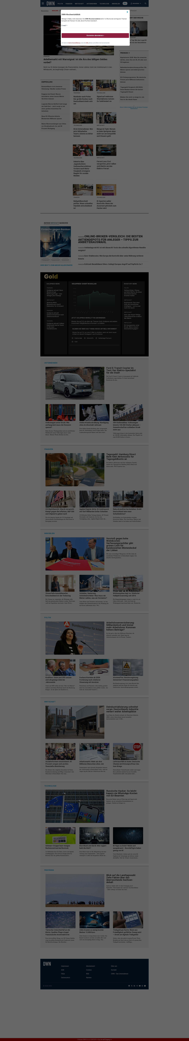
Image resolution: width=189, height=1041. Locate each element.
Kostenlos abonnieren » (95, 35)
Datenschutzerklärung (74, 43)
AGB (87, 43)
